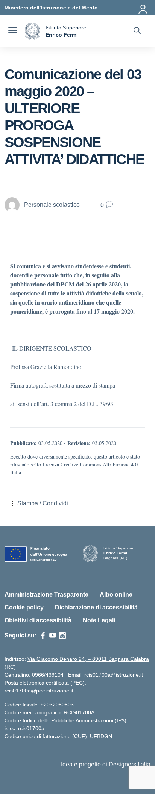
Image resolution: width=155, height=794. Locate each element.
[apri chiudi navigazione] (12, 31)
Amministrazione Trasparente (46, 594)
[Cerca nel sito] (137, 31)
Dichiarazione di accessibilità (96, 607)
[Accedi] (143, 7)
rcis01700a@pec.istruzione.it (39, 691)
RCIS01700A (79, 712)
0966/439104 (48, 675)
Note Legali (99, 620)
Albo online (116, 594)
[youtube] (52, 635)
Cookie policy (24, 607)
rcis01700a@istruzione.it (113, 675)
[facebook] (43, 635)
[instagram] (62, 635)
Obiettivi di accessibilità (38, 620)
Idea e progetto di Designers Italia (105, 764)
